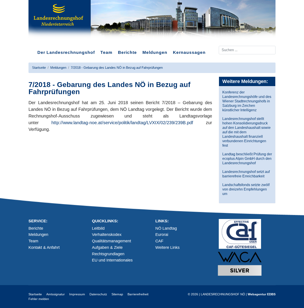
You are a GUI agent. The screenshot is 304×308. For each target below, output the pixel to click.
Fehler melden (38, 299)
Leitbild (98, 228)
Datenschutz (98, 294)
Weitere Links (167, 247)
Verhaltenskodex (107, 234)
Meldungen (154, 52)
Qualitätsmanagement (111, 241)
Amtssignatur (55, 294)
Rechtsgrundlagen (108, 254)
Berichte (127, 52)
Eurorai (161, 234)
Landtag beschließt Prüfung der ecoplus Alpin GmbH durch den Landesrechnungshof (247, 158)
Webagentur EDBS (262, 294)
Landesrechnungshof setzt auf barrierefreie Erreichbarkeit (246, 174)
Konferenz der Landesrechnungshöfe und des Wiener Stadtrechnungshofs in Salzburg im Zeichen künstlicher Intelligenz (246, 101)
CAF (159, 241)
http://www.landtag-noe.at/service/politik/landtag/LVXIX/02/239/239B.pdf (122, 122)
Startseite (35, 294)
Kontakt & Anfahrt (44, 247)
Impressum (77, 294)
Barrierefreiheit (138, 294)
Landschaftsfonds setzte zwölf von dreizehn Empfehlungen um (246, 189)
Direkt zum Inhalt (45, 42)
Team (106, 52)
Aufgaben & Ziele (107, 247)
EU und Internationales (112, 260)
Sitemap (117, 294)
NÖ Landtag (166, 228)
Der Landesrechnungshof (66, 52)
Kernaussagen (189, 52)
